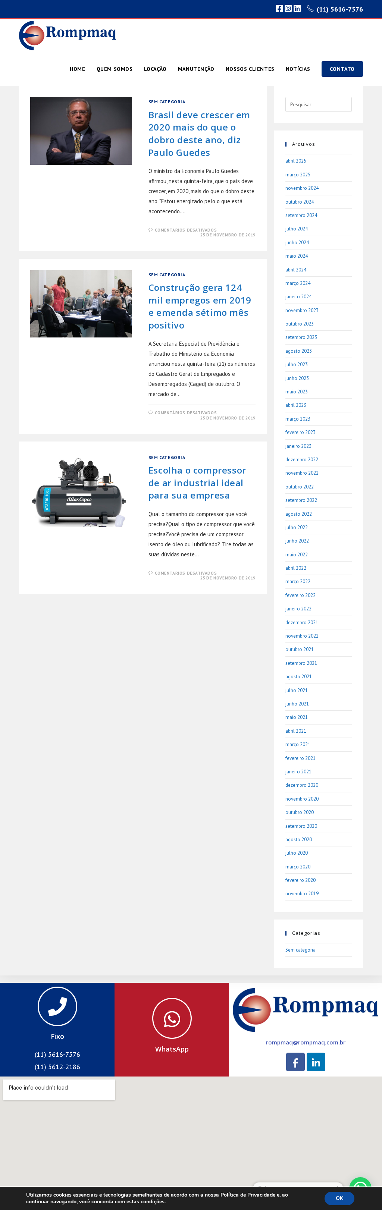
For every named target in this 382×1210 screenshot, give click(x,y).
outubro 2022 (299, 487)
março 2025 (297, 175)
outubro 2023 (299, 324)
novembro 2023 (302, 310)
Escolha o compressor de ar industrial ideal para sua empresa (197, 482)
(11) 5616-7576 (340, 9)
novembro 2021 (302, 636)
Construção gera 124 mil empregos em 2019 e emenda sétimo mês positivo (199, 306)
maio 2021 (296, 717)
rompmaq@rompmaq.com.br (305, 1042)
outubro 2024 (299, 202)
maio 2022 (296, 554)
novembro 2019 (302, 893)
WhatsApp (172, 1048)
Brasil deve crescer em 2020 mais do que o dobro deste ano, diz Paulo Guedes (199, 133)
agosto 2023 (298, 351)
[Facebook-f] (295, 1062)
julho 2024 (296, 229)
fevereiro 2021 (300, 758)
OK (339, 1198)
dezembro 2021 (301, 622)
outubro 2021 (299, 649)
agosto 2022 (298, 514)
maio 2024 (296, 256)
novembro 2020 (302, 799)
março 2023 (297, 419)
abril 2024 (295, 270)
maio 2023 (296, 392)
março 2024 (297, 283)
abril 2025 (295, 161)
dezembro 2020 (301, 785)
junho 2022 (297, 541)
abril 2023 (295, 405)
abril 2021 (295, 731)
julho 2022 (296, 527)
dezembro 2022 (301, 459)
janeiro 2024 (298, 296)
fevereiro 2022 (300, 595)
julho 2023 (296, 364)
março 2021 (297, 744)
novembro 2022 (302, 473)
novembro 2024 (302, 188)
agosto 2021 (298, 676)
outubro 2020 (299, 812)
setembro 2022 (301, 500)
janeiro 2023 (298, 446)
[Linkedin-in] (316, 1062)
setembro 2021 (301, 663)
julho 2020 (296, 853)
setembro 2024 (301, 215)
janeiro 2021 (298, 772)
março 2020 (297, 867)
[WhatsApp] (172, 1018)
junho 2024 (297, 242)
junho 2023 (297, 378)
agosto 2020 (298, 839)
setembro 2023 (301, 337)
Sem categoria (166, 101)
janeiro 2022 (298, 609)
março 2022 (297, 581)
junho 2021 (297, 704)
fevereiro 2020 (300, 880)
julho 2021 (296, 690)
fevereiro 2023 (300, 432)
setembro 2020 (301, 826)
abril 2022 (295, 568)
